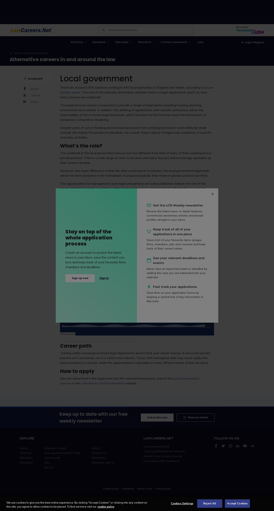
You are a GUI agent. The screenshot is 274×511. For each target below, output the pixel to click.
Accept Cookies (237, 503)
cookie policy (105, 506)
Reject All (209, 503)
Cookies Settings (182, 503)
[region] (137, 504)
